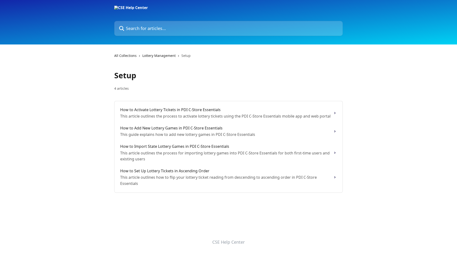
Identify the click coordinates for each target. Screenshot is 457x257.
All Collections (125, 55)
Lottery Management (159, 55)
